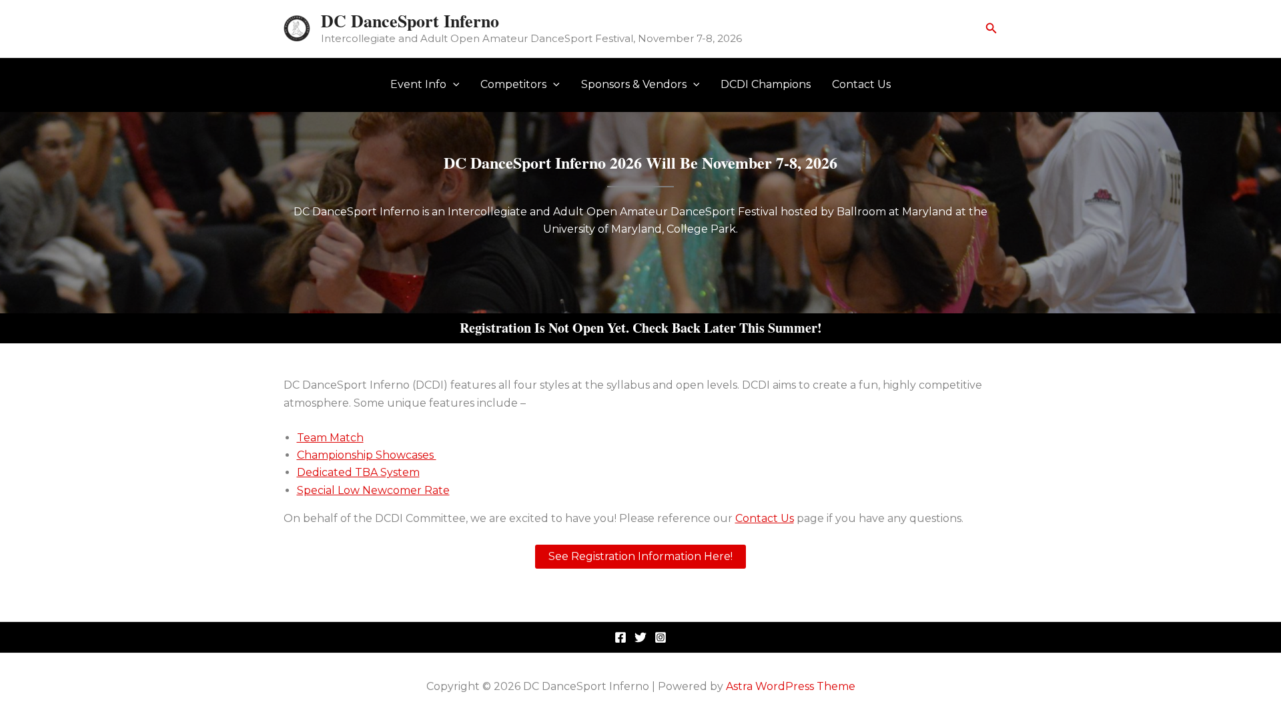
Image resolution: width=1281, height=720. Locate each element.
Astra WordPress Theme (790, 686)
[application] (453, 84)
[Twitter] (640, 637)
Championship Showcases (366, 455)
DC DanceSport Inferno (410, 20)
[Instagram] (661, 637)
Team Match (330, 437)
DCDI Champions (766, 84)
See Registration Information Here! (640, 556)
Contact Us (861, 84)
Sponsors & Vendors (634, 84)
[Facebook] (620, 637)
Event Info (418, 84)
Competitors (513, 84)
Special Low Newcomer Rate (373, 490)
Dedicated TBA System (358, 472)
